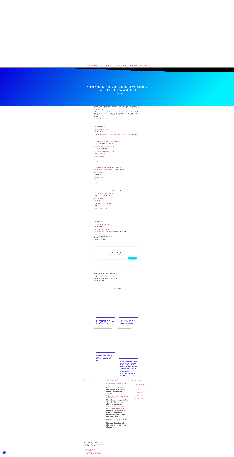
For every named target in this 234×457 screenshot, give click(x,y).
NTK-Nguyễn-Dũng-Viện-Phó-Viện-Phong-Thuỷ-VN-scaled (107, 141)
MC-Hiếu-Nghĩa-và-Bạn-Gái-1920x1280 (102, 203)
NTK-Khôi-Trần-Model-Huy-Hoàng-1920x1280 (104, 146)
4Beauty (108, 65)
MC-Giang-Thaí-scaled (99, 198)
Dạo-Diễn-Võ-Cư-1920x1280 (100, 162)
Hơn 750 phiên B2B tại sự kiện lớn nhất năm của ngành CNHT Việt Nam (127, 322)
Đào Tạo (124, 65)
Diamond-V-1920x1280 (99, 213)
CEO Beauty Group (133, 65)
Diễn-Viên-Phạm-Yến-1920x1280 (101, 224)
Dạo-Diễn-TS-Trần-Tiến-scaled (101, 129)
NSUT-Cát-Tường (98, 188)
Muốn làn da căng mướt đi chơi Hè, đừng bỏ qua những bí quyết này (117, 402)
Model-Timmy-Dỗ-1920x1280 (100, 172)
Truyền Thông (143, 65)
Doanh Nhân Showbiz (92, 65)
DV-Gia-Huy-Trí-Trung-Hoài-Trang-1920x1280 (104, 151)
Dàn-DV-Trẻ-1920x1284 (99, 156)
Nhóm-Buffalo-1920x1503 (99, 177)
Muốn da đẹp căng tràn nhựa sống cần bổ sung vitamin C (116, 425)
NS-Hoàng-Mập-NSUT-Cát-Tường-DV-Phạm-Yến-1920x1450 (107, 167)
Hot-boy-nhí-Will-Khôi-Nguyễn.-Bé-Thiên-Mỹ (103, 193)
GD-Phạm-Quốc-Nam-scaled (100, 208)
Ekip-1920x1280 (97, 124)
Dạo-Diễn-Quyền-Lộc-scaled (100, 118)
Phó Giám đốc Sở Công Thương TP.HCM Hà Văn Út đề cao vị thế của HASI (105, 321)
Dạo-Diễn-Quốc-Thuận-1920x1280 (101, 229)
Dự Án (101, 65)
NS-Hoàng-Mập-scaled (99, 182)
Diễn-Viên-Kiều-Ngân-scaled (100, 219)
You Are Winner (116, 65)
